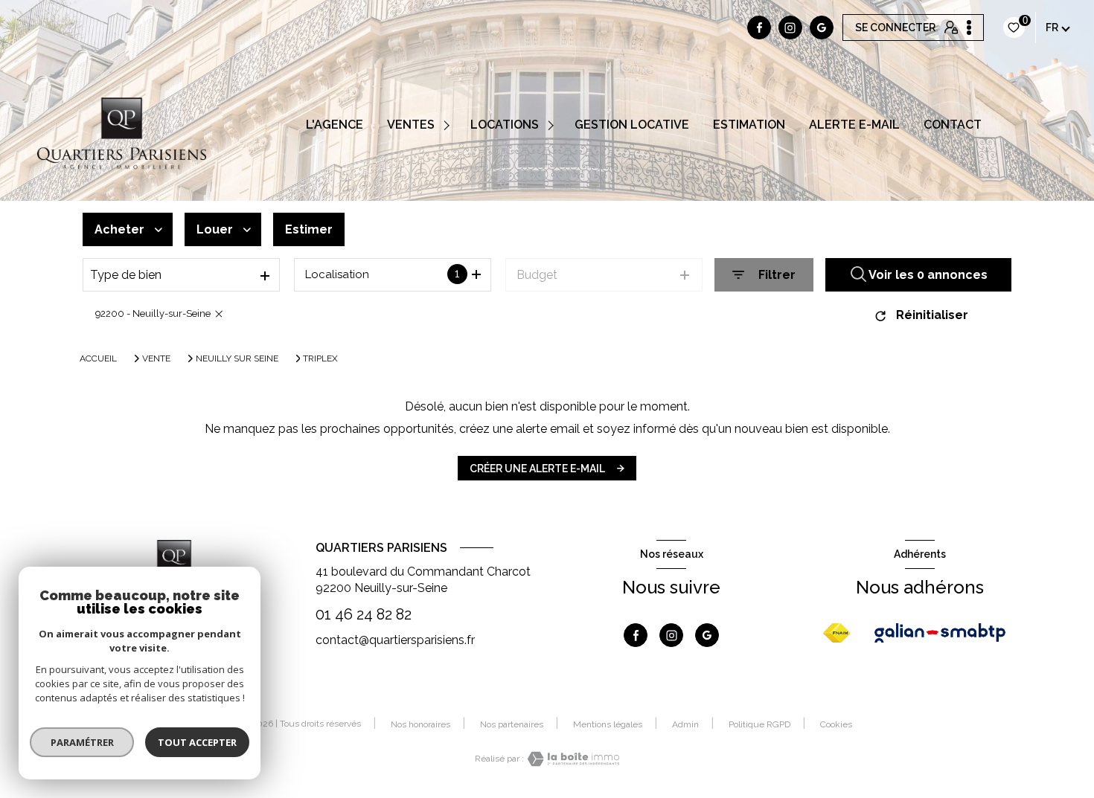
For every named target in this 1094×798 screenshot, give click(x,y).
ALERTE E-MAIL (854, 125)
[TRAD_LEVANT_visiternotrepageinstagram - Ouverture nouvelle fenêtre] (790, 27)
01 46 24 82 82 (364, 614)
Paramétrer (82, 742)
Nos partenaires (511, 724)
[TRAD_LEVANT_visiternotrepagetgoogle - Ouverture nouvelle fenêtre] (822, 27)
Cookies (836, 725)
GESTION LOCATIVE (632, 125)
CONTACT (953, 125)
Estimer (309, 229)
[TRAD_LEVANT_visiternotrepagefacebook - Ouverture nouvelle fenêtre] (759, 27)
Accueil (98, 358)
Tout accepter (197, 742)
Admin (685, 724)
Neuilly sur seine (237, 358)
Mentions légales (607, 724)
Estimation (749, 125)
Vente (156, 358)
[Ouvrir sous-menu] (448, 125)
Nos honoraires (420, 724)
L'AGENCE (334, 125)
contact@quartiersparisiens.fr (395, 640)
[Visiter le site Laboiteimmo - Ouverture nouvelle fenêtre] (571, 759)
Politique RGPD (759, 724)
